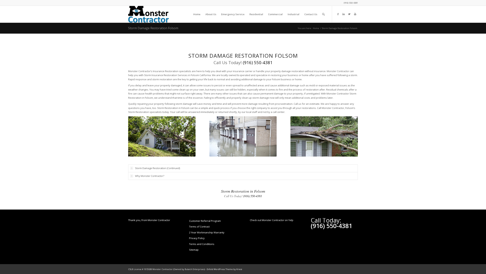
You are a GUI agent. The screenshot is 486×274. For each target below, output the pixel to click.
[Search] (323, 14)
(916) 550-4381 (351, 2)
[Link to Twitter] (349, 14)
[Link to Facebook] (338, 14)
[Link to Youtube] (355, 14)
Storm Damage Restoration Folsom (153, 28)
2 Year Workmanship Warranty (206, 232)
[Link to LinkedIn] (343, 14)
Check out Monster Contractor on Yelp (271, 220)
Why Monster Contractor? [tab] (149, 176)
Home (316, 28)
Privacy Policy (197, 238)
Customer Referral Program (205, 221)
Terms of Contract (199, 226)
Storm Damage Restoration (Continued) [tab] (157, 168)
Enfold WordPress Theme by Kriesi (224, 269)
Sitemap (194, 249)
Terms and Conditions (201, 244)
